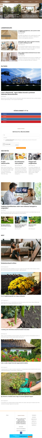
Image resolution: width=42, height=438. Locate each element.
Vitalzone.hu (34, 417)
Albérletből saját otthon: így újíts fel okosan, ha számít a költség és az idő (29, 42)
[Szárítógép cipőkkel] (35, 159)
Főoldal (7, 415)
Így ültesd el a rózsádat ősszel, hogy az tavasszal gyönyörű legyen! (17, 396)
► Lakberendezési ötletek (25, 14)
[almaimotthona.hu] (6, 1)
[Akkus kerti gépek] (35, 223)
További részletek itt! (23, 436)
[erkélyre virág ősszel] (21, 294)
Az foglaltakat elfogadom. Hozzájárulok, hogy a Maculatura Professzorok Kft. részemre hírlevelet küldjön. (21, 140)
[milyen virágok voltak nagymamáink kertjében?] (21, 361)
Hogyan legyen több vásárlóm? (21, 428)
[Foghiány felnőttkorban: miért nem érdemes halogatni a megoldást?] (21, 204)
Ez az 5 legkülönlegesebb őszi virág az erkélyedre (13, 296)
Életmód (29, 1)
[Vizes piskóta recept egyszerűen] (21, 159)
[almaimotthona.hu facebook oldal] (21, 433)
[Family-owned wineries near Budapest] (12, 11)
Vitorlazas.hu (34, 415)
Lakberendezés (6, 28)
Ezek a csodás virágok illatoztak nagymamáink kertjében (14, 363)
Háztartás (16, 1)
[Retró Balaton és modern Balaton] (21, 223)
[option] (12, 11)
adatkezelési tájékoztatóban (10, 139)
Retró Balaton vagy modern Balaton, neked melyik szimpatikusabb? (21, 226)
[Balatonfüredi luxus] (21, 90)
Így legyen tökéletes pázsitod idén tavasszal (6, 225)
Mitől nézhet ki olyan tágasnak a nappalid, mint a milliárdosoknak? (30, 16)
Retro (36, 1)
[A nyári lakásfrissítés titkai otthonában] (7, 159)
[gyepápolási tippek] (7, 223)
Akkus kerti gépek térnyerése (32, 225)
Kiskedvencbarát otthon (8, 263)
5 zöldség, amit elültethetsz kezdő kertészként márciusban (15, 329)
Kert (22, 1)
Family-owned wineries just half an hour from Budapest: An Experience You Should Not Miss (11, 15)
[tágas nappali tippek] (30, 11)
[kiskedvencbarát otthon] (21, 261)
